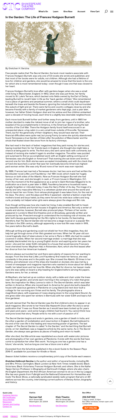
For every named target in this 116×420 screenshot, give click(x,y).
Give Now (67, 11)
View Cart (94, 11)
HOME (5, 416)
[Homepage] (22, 6)
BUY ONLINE (91, 408)
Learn (55, 11)
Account (81, 11)
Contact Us (7, 406)
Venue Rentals (8, 400)
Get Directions (35, 406)
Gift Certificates (9, 397)
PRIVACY (14, 416)
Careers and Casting (11, 404)
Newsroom (7, 402)
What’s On (43, 11)
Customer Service (10, 395)
